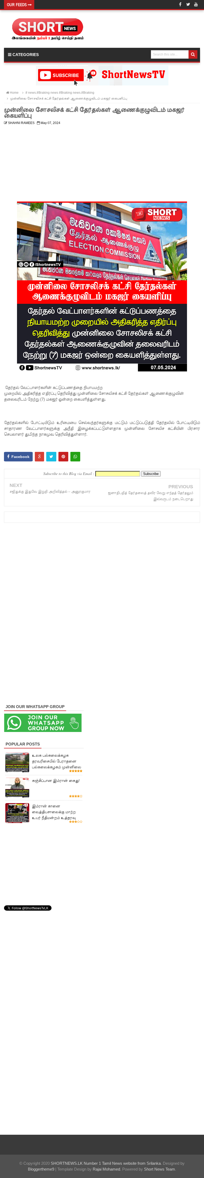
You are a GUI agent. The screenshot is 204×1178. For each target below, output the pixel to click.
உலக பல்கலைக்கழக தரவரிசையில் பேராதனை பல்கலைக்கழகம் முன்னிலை (56, 761)
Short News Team (159, 1169)
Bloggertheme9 (41, 1169)
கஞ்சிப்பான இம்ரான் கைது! (56, 780)
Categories (25, 54)
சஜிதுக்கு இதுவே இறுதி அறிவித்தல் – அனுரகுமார (50, 492)
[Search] (193, 54)
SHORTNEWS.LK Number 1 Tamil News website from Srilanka (106, 1163)
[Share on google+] (39, 456)
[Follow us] (188, 4)
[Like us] (180, 4)
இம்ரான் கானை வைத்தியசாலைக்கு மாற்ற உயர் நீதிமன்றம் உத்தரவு (54, 812)
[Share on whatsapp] (75, 456)
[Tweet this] (51, 456)
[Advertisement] (102, 164)
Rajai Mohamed (106, 1169)
